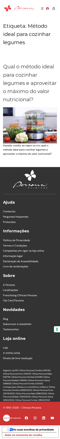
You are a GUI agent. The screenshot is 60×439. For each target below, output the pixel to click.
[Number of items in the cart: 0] (54, 8)
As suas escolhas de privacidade (33, 429)
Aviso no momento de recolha (23, 435)
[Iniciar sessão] (47, 8)
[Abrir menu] (42, 8)
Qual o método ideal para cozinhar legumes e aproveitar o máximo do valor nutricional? (30, 83)
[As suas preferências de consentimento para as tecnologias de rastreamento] (57, 329)
